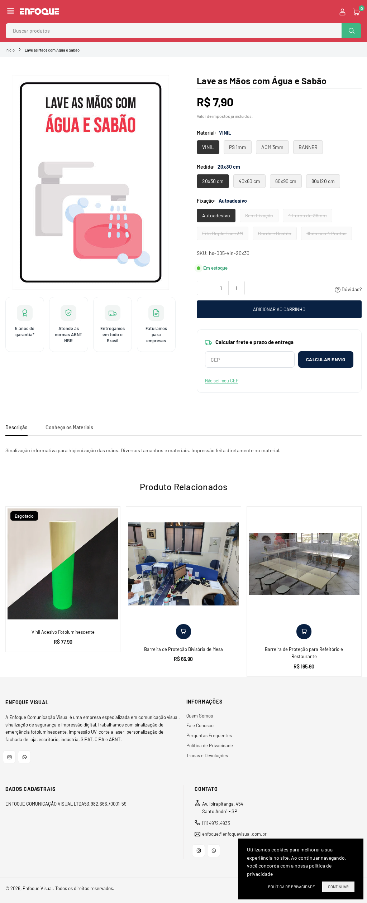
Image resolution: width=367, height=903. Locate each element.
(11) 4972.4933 (216, 823)
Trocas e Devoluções (207, 755)
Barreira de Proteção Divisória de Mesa (183, 649)
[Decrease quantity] (205, 288)
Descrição (16, 427)
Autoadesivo (216, 215)
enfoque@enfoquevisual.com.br (234, 834)
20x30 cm (213, 181)
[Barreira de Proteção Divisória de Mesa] (183, 563)
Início (10, 50)
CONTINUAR (338, 886)
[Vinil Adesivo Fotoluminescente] (63, 563)
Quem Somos (199, 716)
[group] (90, 182)
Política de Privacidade (209, 745)
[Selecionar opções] (183, 631)
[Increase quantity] (236, 288)
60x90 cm (285, 181)
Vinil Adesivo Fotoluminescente (63, 632)
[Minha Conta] (342, 11)
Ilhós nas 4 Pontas (326, 233)
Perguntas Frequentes (209, 735)
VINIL (208, 147)
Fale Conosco (200, 725)
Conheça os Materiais (69, 427)
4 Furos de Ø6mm (307, 215)
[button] (11, 11)
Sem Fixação (259, 215)
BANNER (308, 147)
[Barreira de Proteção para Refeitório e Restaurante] (304, 563)
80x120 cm (323, 181)
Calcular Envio (325, 359)
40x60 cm (249, 181)
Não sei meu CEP (221, 380)
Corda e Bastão (274, 233)
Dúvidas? (351, 289)
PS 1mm (237, 147)
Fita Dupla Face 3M (222, 233)
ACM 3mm (272, 147)
